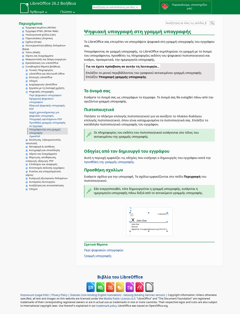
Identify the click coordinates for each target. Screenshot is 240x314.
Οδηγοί (33, 80)
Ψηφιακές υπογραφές (41, 91)
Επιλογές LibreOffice (40, 77)
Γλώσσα (66, 12)
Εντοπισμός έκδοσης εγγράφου (46, 167)
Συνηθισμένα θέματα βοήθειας (42, 66)
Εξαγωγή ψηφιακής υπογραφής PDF (47, 107)
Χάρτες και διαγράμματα (39, 55)
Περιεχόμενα (30, 23)
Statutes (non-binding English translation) (95, 295)
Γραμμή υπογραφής (98, 256)
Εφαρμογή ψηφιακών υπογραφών (41, 100)
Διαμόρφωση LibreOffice (43, 84)
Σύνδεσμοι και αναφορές (43, 164)
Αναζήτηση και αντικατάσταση (46, 185)
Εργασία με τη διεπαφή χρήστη (46, 88)
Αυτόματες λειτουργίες (42, 181)
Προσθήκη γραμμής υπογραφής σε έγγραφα (47, 124)
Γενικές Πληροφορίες (41, 70)
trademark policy (106, 305)
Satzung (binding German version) (144, 295)
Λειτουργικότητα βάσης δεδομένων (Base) (44, 47)
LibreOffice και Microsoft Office (46, 73)
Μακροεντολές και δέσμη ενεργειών (45, 59)
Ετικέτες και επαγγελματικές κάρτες (43, 173)
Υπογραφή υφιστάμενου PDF (45, 119)
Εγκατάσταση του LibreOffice (41, 62)
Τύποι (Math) (32, 52)
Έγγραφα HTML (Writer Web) (41, 31)
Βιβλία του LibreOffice (120, 277)
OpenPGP (34, 136)
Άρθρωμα (37, 12)
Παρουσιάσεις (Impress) (39, 38)
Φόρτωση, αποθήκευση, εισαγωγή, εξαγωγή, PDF (41, 159)
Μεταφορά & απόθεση (42, 146)
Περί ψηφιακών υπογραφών (45, 95)
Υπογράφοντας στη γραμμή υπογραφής (44, 131)
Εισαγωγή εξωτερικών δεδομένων (48, 178)
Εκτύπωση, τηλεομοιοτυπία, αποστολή (43, 141)
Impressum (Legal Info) (34, 295)
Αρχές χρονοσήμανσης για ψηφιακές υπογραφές (44, 114)
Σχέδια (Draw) (33, 41)
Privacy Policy (59, 295)
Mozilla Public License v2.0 (119, 298)
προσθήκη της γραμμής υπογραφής (109, 162)
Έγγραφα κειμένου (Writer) (40, 27)
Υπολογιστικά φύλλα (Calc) (40, 34)
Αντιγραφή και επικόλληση (44, 150)
